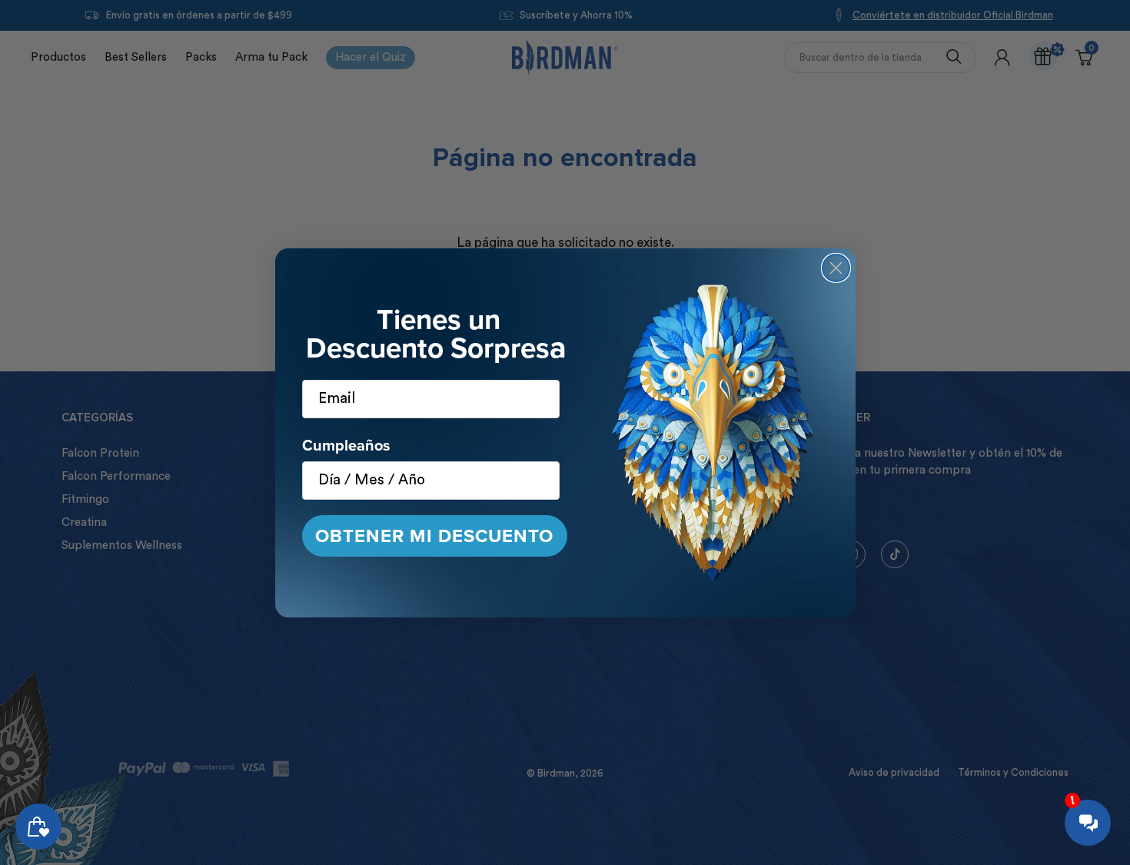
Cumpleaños (346, 445)
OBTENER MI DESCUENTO (434, 536)
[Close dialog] (836, 268)
